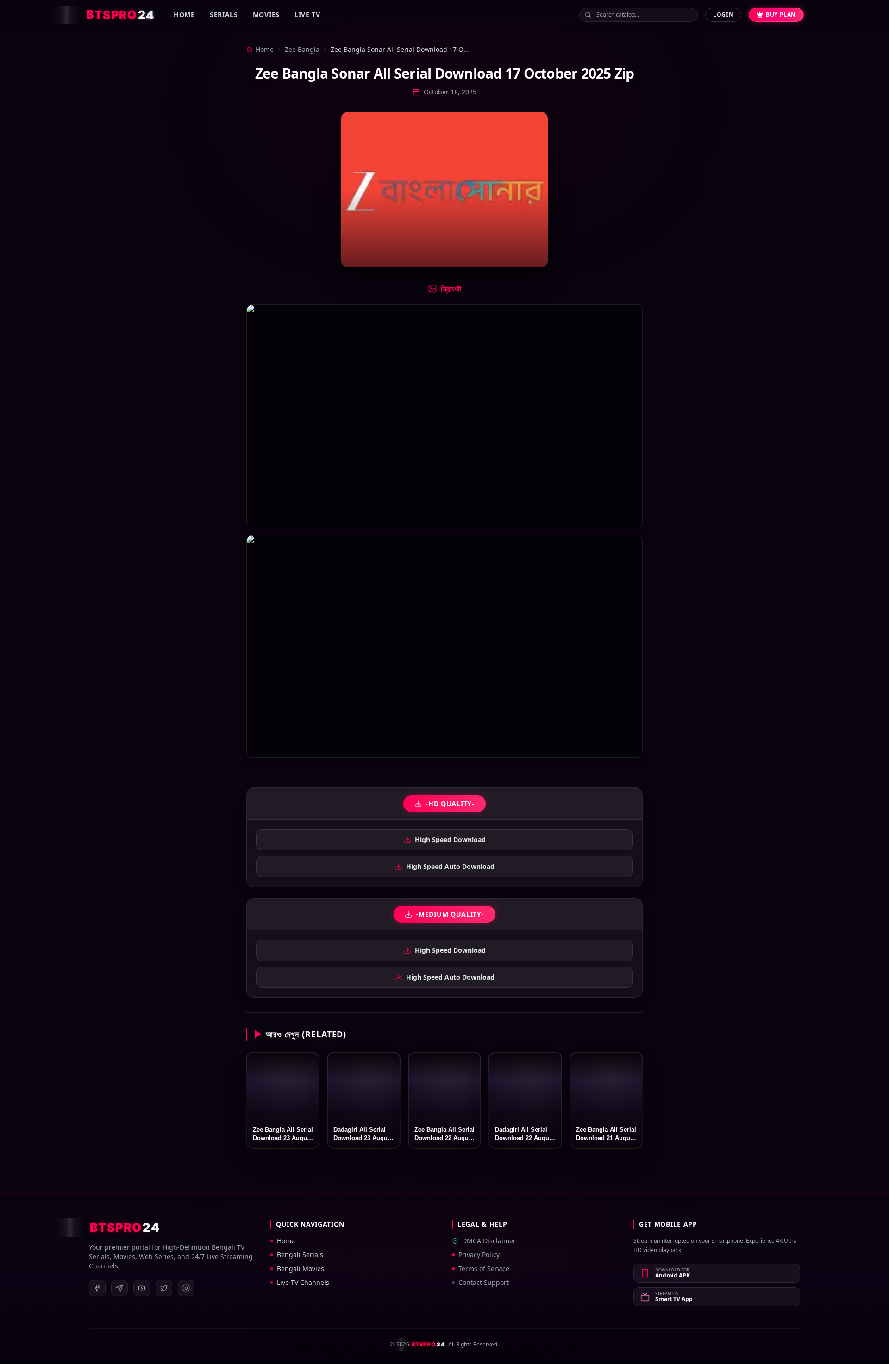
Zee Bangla (302, 49)
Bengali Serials (300, 1254)
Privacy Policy (479, 1254)
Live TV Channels (303, 1282)
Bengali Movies (300, 1268)
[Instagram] (186, 1288)
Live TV (307, 14)
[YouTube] (141, 1288)
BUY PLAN (781, 15)
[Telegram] (119, 1288)
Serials (224, 14)
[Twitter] (164, 1288)
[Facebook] (97, 1288)
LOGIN (723, 15)
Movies (266, 14)
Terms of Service (483, 1268)
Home (184, 14)
